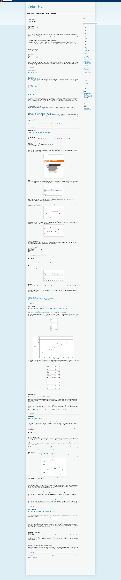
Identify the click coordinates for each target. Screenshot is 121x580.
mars (85, 81)
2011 (84, 86)
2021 (84, 33)
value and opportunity (87, 93)
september (86, 53)
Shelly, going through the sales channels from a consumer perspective (87, 110)
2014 (84, 44)
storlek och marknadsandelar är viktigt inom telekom (41, 149)
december (86, 48)
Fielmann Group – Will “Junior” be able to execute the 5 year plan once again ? (88, 95)
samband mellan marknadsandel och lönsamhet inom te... (87, 62)
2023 (84, 30)
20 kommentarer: (32, 303)
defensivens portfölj (40, 13)
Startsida (53, 555)
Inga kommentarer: (32, 67)
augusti (86, 54)
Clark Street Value (87, 99)
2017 (84, 39)
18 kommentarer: (32, 413)
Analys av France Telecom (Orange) (39, 132)
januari (86, 85)
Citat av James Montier (35, 418)
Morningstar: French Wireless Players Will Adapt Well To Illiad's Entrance (41, 299)
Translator (84, 18)
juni (85, 77)
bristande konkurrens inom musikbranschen (41, 511)
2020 (84, 35)
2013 (84, 45)
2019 (84, 36)
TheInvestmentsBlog (69, 409)
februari (86, 83)
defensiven (36, 6)
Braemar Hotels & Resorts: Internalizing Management (88, 100)
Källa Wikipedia (53, 518)
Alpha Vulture (86, 113)
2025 (84, 27)
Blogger (69, 571)
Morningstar (46, 312)
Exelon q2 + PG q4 (87, 73)
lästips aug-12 (32, 72)
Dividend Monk (45, 123)
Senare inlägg (31, 555)
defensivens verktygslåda (51, 13)
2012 (84, 47)
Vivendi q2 (31, 19)
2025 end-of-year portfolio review (88, 115)
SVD (29, 533)
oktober (86, 51)
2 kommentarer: (32, 391)
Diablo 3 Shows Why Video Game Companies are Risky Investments (40, 113)
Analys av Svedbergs (87, 72)
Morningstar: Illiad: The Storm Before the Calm (36, 300)
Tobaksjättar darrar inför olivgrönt (34, 106)
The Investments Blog (55, 123)
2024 (84, 28)
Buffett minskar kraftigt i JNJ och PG (39, 397)
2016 (84, 41)
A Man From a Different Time (51, 453)
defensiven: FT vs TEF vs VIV (33, 297)
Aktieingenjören (86, 108)
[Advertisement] (51, 562)
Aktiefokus (85, 103)
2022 (84, 32)
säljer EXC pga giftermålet (88, 71)
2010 (84, 88)
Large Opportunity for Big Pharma (34, 78)
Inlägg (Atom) (35, 557)
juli (85, 75)
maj (85, 78)
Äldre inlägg (76, 555)
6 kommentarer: (32, 506)
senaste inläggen (30, 13)
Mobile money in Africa (32, 86)
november (86, 50)
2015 (84, 42)
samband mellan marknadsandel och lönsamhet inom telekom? (43, 298)
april (85, 80)
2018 (84, 38)
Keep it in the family (32, 94)
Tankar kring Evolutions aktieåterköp (87, 105)
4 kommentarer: (32, 552)
